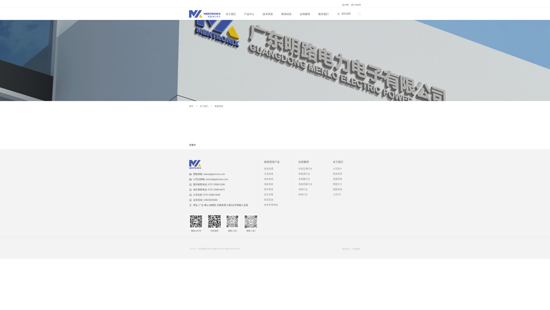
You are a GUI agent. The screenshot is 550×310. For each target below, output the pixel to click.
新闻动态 (286, 14)
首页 (191, 106)
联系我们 (323, 14)
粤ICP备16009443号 (230, 249)
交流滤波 (268, 174)
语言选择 (346, 13)
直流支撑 (268, 168)
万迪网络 (356, 249)
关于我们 (231, 14)
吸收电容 (268, 179)
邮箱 (347, 5)
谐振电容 (268, 184)
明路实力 (337, 184)
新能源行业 (304, 174)
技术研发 (268, 14)
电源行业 (303, 189)
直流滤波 (268, 199)
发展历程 (337, 179)
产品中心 (249, 14)
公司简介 (337, 168)
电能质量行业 (305, 184)
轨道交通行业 (305, 168)
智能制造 (219, 106)
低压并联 (268, 194)
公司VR (337, 194)
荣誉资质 (337, 174)
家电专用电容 (271, 205)
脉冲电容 (268, 189)
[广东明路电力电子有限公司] (205, 14)
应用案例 (305, 14)
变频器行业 (304, 179)
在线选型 (357, 5)
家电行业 (303, 194)
